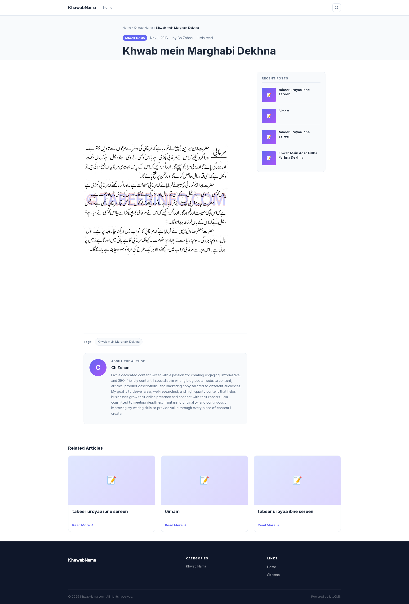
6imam (172, 511)
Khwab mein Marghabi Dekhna (119, 341)
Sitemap (273, 575)
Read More (81, 525)
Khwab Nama (143, 27)
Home (127, 27)
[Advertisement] (165, 105)
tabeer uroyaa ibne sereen (100, 511)
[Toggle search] (336, 7)
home (107, 7)
